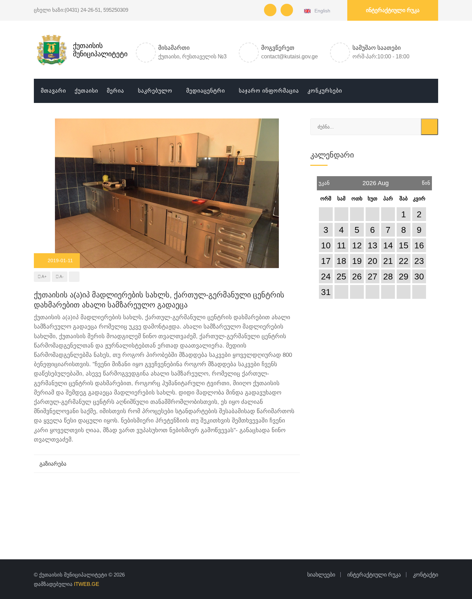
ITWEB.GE (86, 584)
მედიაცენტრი (205, 91)
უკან (324, 181)
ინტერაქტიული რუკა (392, 10)
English (321, 10)
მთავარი (53, 91)
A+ (44, 276)
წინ (426, 181)
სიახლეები (321, 575)
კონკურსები (325, 91)
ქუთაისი (86, 91)
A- (61, 276)
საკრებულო (155, 91)
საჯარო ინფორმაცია (269, 91)
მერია (115, 91)
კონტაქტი (425, 575)
